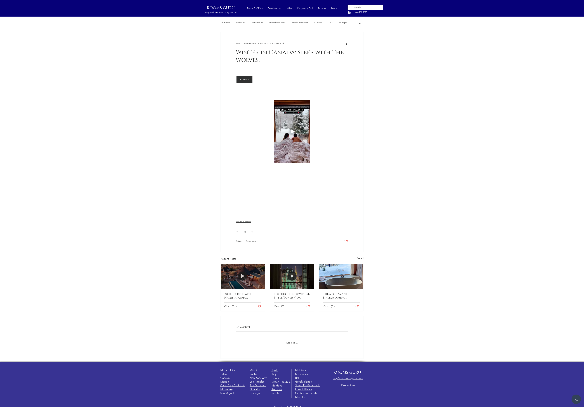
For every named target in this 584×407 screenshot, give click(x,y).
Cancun (225, 375)
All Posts (225, 22)
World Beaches (277, 22)
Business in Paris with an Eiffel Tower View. (292, 296)
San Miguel (227, 390)
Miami (253, 367)
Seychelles (257, 22)
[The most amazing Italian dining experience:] (341, 276)
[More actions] (346, 43)
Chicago (255, 390)
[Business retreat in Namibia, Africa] (243, 276)
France (275, 375)
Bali (297, 375)
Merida (224, 379)
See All (360, 258)
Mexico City (227, 367)
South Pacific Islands (307, 383)
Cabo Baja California (232, 383)
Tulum (224, 371)
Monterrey (226, 386)
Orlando (255, 386)
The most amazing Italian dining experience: (336, 296)
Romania (276, 387)
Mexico (318, 22)
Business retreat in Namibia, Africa (238, 296)
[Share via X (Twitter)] (244, 231)
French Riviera (303, 386)
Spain (274, 367)
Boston (254, 371)
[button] (359, 22)
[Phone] (350, 12)
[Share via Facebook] (237, 231)
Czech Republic (280, 379)
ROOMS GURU (221, 8)
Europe (343, 22)
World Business (300, 22)
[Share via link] (252, 231)
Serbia (275, 390)
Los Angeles (257, 379)
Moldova (276, 383)
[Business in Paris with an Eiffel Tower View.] (292, 276)
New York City (258, 375)
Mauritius (300, 394)
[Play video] (292, 131)
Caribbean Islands (306, 390)
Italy (273, 371)
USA (330, 22)
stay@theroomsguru (345, 376)
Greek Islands (303, 379)
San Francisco (258, 383)
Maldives (240, 22)
